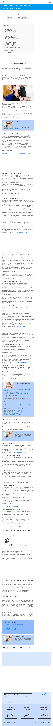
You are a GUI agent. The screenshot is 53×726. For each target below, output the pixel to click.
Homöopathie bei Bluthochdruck (11, 630)
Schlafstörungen (20, 526)
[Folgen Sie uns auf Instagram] (45, 694)
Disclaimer (41, 722)
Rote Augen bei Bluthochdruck (10, 31)
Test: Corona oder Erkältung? (17, 411)
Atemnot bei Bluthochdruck (10, 36)
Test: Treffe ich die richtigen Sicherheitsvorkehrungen (21, 404)
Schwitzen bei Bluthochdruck (10, 43)
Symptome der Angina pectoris (20, 362)
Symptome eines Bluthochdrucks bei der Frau (13, 48)
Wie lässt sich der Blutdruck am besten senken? (14, 625)
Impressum (46, 722)
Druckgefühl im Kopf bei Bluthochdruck (12, 38)
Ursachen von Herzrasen (22, 452)
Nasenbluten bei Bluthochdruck (10, 42)
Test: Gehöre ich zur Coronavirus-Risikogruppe (20, 399)
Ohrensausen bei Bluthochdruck (10, 30)
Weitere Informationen (8, 52)
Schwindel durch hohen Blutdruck (11, 506)
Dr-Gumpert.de (4, 5)
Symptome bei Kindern (8, 50)
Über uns (36, 722)
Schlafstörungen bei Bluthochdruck (11, 45)
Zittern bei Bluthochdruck (9, 35)
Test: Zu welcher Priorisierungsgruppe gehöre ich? (20, 393)
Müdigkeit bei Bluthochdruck (10, 29)
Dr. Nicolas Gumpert (10, 647)
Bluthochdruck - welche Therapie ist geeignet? (14, 624)
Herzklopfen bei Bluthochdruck (10, 39)
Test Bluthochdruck (15, 128)
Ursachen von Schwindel (9, 505)
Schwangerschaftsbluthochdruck (11, 628)
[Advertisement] (18, 57)
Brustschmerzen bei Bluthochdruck (11, 37)
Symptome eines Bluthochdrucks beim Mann (12, 47)
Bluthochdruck (16, 5)
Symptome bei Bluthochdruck (10, 28)
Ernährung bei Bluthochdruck (10, 629)
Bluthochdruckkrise (21, 326)
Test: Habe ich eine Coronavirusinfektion (19, 396)
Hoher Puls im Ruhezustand (10, 632)
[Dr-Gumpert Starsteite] (3, 2)
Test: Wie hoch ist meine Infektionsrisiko (19, 408)
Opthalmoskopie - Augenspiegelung (21, 232)
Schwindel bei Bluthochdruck (10, 44)
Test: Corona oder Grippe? (16, 414)
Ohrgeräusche (17, 195)
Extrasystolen (9, 428)
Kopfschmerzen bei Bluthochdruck (11, 32)
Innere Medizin (10, 5)
